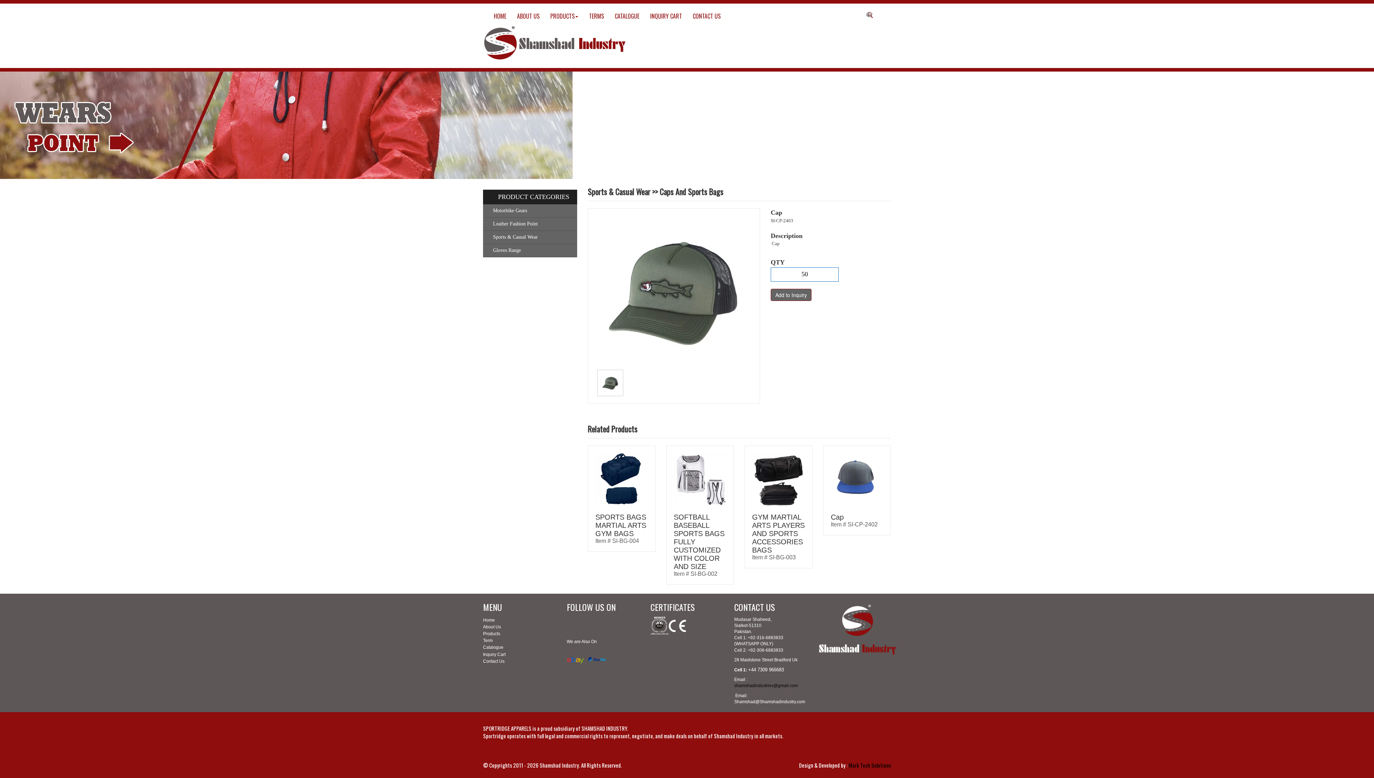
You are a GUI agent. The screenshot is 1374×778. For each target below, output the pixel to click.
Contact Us (494, 661)
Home (489, 620)
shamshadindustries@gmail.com (766, 685)
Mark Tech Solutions (870, 765)
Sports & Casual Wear (515, 237)
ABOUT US (528, 16)
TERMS (596, 16)
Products (491, 633)
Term (488, 640)
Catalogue (493, 647)
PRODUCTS (562, 16)
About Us (492, 626)
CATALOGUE (627, 16)
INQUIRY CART (666, 16)
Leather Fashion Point (515, 224)
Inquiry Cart (494, 654)
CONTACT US (707, 16)
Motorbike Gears (510, 210)
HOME (500, 16)
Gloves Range (507, 250)
